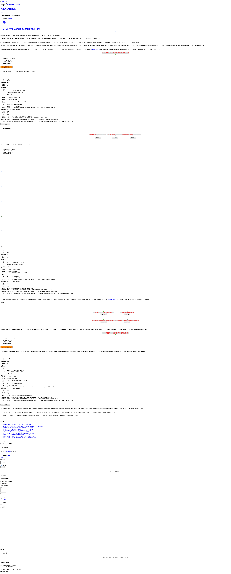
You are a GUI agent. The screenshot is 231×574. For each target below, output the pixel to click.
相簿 (4, 21)
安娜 (1, 444)
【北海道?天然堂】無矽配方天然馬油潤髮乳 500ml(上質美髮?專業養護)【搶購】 (20, 437)
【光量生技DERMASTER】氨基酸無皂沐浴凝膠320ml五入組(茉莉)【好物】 (19, 436)
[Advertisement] (115, 527)
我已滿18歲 (3, 571)
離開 (7, 571)
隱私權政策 (122, 557)
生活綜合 (10, 18)
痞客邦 (7, 451)
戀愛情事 (10, 455)
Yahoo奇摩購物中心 (96, 49)
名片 (4, 23)
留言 (10, 451)
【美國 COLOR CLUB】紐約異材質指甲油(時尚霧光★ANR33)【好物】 (18, 429)
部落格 (4, 22)
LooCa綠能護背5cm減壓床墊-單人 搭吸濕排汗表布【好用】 (22, 29)
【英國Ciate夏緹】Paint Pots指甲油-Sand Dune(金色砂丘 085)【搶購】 (17, 424)
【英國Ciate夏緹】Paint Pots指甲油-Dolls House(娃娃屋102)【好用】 (17, 430)
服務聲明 (126, 557)
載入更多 (2, 459)
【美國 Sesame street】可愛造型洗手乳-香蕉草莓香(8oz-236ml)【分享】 (17, 434)
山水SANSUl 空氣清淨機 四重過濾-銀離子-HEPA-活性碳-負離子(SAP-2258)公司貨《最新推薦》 (23, 426)
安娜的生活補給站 (8, 9)
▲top (1, 457)
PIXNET (106, 557)
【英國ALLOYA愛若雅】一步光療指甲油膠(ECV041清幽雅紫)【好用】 (18, 432)
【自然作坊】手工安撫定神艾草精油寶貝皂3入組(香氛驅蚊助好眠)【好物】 (19, 433)
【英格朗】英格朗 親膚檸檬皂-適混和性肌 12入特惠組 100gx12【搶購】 (18, 427)
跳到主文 (2, 12)
